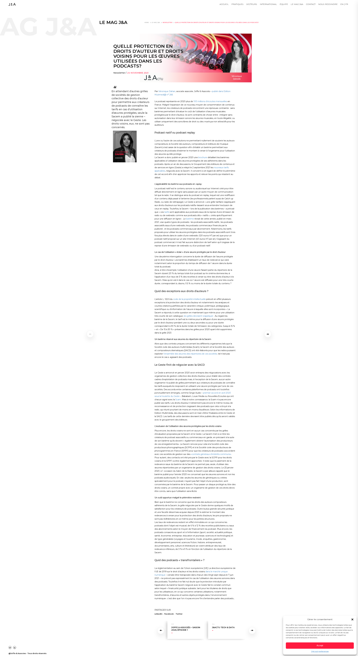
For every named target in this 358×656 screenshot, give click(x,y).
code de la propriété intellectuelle (189, 299)
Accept (320, 645)
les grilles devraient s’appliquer (198, 316)
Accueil (224, 4)
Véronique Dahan (166, 91)
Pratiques (237, 4)
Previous (161, 630)
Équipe (284, 4)
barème (190, 218)
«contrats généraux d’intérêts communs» (211, 454)
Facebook (169, 614)
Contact (310, 4)
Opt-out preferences (320, 651)
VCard (117, 159)
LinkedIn (118, 157)
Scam (178, 399)
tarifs (166, 212)
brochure (202, 157)
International (268, 4)
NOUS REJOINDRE (328, 4)
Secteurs (251, 4)
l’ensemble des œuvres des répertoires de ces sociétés (190, 354)
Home (146, 22)
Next (252, 630)
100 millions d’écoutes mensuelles (210, 101)
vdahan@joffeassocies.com (123, 154)
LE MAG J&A (297, 4)
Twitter (179, 614)
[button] (352, 619)
